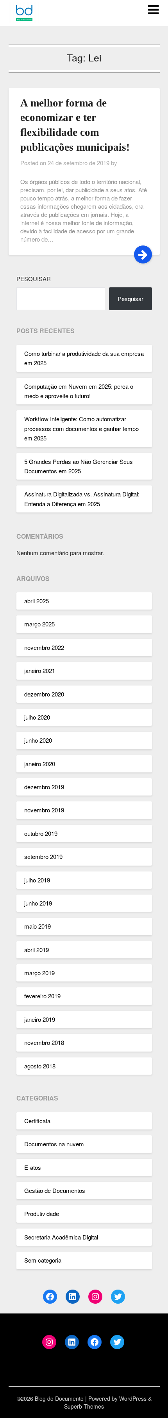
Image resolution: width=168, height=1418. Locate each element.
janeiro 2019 (39, 1019)
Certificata (37, 1121)
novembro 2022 (44, 647)
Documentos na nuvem (54, 1144)
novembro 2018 (44, 1042)
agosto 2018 (39, 1066)
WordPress (133, 1398)
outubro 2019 (40, 833)
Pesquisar (33, 278)
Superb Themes (84, 1406)
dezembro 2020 (44, 694)
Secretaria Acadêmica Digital (61, 1237)
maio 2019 (37, 926)
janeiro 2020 (39, 764)
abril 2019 (36, 949)
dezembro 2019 (44, 787)
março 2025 (39, 624)
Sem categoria (42, 1260)
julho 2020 (37, 717)
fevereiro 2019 (42, 996)
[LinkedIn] (73, 1297)
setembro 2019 (43, 856)
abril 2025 (36, 601)
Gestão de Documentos (54, 1190)
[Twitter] (118, 1297)
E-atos (32, 1167)
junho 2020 (38, 740)
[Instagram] (95, 1297)
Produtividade (41, 1213)
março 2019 (39, 973)
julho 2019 (37, 880)
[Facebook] (50, 1297)
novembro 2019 (44, 810)
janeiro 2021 (39, 670)
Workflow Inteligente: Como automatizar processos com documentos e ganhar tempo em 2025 (81, 428)
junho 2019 (38, 903)
